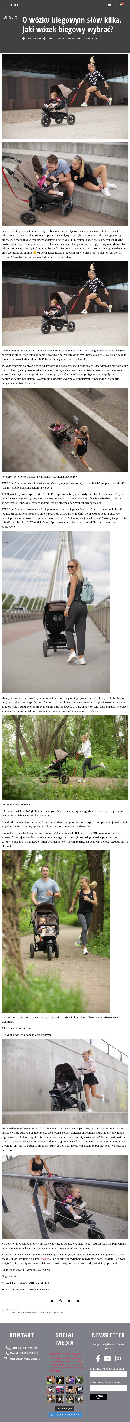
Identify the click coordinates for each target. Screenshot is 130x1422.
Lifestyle (80, 38)
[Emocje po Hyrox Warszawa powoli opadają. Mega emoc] (60, 1390)
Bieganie (61, 38)
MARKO (45, 1258)
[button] (110, 5)
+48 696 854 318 (28, 1353)
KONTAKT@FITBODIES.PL (25, 1358)
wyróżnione (91, 38)
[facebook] (98, 1358)
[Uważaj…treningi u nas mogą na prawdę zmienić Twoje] (79, 1380)
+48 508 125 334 (27, 1348)
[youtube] (107, 1358)
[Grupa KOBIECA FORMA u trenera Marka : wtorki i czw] (70, 1399)
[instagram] (118, 1358)
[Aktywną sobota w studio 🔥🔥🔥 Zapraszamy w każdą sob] (79, 1390)
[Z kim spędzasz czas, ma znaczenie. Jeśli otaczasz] (51, 1380)
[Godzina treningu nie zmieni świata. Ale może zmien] (70, 1380)
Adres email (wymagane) (105, 1382)
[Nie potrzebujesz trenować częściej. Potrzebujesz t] (60, 1399)
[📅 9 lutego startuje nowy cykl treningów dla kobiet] (79, 1399)
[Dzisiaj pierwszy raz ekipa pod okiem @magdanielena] (51, 1390)
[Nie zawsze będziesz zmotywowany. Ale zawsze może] (60, 1380)
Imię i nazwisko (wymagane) (107, 1368)
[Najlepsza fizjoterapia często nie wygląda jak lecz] (51, 1399)
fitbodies (71, 38)
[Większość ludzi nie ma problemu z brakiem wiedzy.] (70, 1390)
